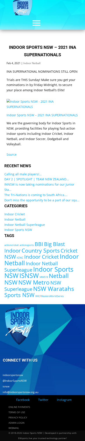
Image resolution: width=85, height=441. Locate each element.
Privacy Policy (17, 417)
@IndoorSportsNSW (13, 381)
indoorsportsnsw (11, 375)
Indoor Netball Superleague (24, 225)
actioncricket (11, 245)
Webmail (13, 428)
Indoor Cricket (14, 214)
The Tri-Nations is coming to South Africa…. (36, 195)
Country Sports (41, 250)
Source (12, 154)
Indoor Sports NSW (18, 230)
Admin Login (16, 422)
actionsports (27, 245)
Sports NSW (19, 295)
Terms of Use (16, 412)
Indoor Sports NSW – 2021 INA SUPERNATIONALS (42, 115)
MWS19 (44, 277)
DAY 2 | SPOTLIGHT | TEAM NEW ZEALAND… (36, 179)
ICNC (20, 258)
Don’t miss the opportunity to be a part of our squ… (41, 200)
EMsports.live (25, 438)
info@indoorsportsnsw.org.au (19, 392)
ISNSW (29, 275)
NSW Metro (33, 282)
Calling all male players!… (23, 174)
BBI (39, 244)
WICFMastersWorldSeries (49, 296)
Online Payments (19, 407)
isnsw (4, 386)
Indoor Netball (32, 63)
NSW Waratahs (53, 289)
